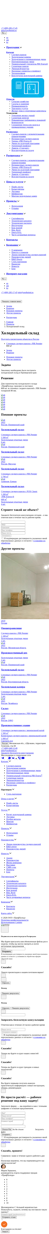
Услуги (4, 810)
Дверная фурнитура (20, 69)
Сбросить (6, 983)
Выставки (10, 865)
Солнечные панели (20, 66)
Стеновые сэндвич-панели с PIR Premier (24, 343)
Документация (15, 213)
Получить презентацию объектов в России (20, 339)
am (7, 40)
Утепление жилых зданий (23, 115)
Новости (15, 266)
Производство (7, 840)
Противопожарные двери (22, 62)
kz (7, 42)
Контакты (12, 239)
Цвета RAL (16, 232)
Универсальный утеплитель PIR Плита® (29, 64)
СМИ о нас (11, 867)
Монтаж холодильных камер (24, 196)
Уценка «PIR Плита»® (21, 141)
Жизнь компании (14, 863)
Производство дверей (21, 257)
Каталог (10, 52)
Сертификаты (17, 218)
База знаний (16, 228)
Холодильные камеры (21, 57)
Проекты (11, 201)
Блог (13, 269)
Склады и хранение (20, 104)
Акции (9, 858)
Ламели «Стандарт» (20, 148)
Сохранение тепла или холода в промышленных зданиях (25, 126)
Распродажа (12, 132)
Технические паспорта (21, 223)
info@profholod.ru (9, 30)
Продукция (13, 47)
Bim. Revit (16, 230)
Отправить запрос (9, 1032)
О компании (16, 250)
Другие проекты (13, 313)
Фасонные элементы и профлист (26, 71)
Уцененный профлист (21, 146)
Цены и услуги (15, 181)
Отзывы (15, 208)
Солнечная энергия (20, 118)
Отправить (6, 536)
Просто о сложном (19, 252)
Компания (12, 245)
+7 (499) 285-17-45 (9, 28)
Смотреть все (7, 741)
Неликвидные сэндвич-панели (25, 139)
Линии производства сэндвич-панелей (28, 255)
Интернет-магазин (16, 273)
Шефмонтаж (17, 194)
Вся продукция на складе (22, 150)
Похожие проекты (14, 311)
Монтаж (10, 821)
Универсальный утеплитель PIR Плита (24, 776)
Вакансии (15, 264)
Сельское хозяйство (20, 101)
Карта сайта (6, 913)
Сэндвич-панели (18, 55)
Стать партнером (19, 262)
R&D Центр (16, 259)
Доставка (15, 191)
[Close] (5, 929)
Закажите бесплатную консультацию (17, 753)
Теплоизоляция (18, 73)
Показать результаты (10, 993)
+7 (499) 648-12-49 (9, 748)
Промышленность (19, 106)
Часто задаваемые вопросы (23, 235)
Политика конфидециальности (14, 920)
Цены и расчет (8, 799)
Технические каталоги (21, 221)
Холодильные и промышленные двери (28, 59)
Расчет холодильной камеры (18, 814)
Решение (10, 308)
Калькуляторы (17, 189)
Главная (9, 322)
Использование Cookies (11, 922)
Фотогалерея (17, 206)
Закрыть (5, 1232)
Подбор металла (13, 819)
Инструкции (17, 225)
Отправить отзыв (9, 1217)
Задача (9, 306)
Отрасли (10, 99)
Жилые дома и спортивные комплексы (28, 111)
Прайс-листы (17, 187)
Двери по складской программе (25, 143)
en (7, 37)
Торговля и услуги (19, 108)
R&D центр (11, 846)
